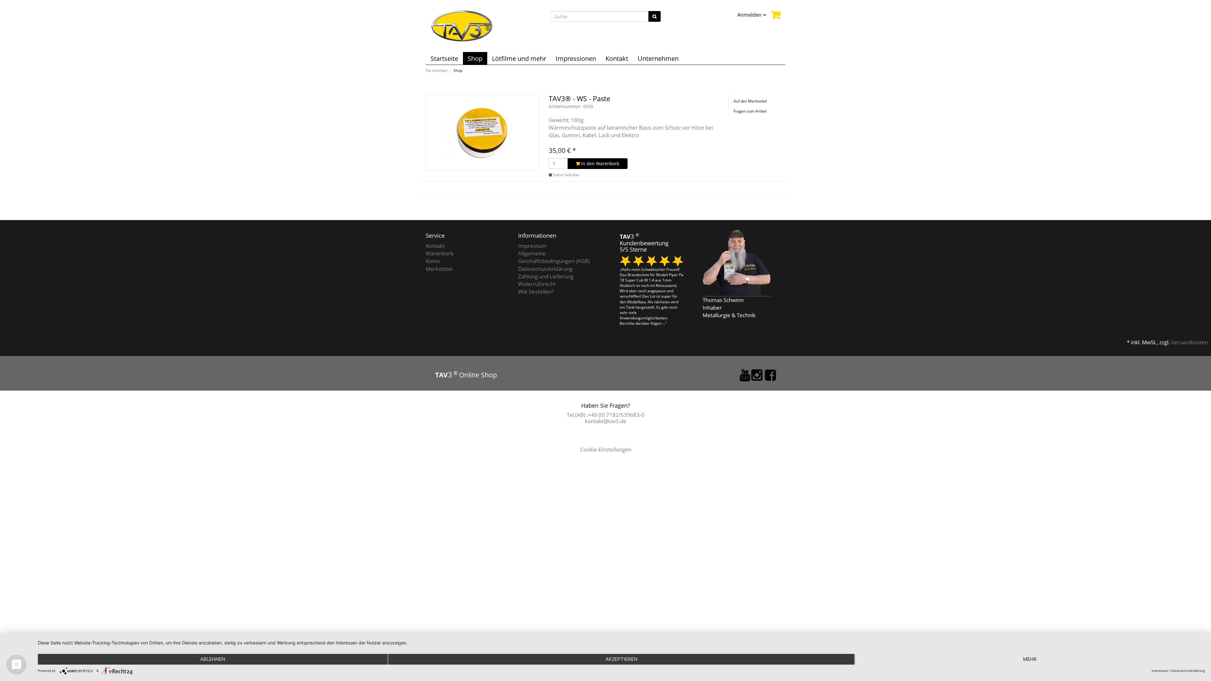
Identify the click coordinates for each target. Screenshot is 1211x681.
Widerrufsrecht (537, 284)
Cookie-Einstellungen (605, 449)
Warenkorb (439, 253)
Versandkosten (1189, 342)
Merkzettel (439, 268)
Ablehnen (212, 659)
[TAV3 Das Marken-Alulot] (462, 25)
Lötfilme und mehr (519, 58)
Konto (433, 261)
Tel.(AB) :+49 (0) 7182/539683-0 (605, 414)
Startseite (444, 58)
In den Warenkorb (599, 163)
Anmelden (750, 14)
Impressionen (576, 58)
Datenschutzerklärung (545, 268)
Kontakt (617, 58)
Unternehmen (658, 58)
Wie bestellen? (536, 291)
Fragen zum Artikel (750, 111)
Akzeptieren (621, 659)
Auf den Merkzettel (750, 101)
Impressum (532, 245)
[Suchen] (654, 16)
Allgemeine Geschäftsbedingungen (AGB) (554, 257)
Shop (475, 58)
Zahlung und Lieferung (545, 276)
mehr (1030, 659)
